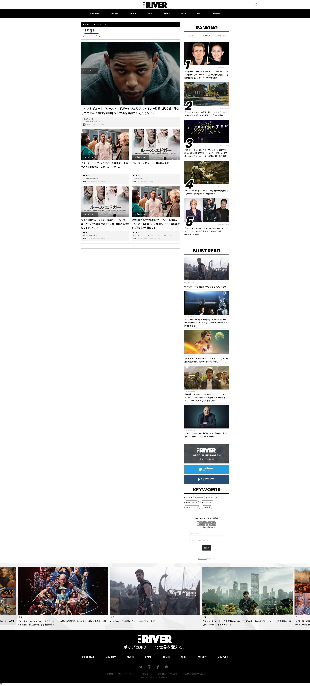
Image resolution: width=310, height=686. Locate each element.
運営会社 (161, 674)
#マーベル (211, 497)
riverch (166, 677)
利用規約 (109, 674)
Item (199, 14)
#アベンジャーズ (191, 502)
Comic (167, 14)
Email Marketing (202, 559)
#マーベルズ (199, 497)
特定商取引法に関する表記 (194, 674)
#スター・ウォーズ (192, 507)
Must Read (94, 14)
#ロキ (188, 497)
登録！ (206, 548)
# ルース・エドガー (91, 35)
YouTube (223, 657)
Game (149, 14)
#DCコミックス (207, 502)
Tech (183, 14)
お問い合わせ (146, 674)
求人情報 (173, 674)
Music (133, 14)
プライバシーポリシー (127, 674)
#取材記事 (207, 507)
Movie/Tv (115, 14)
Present (216, 14)
